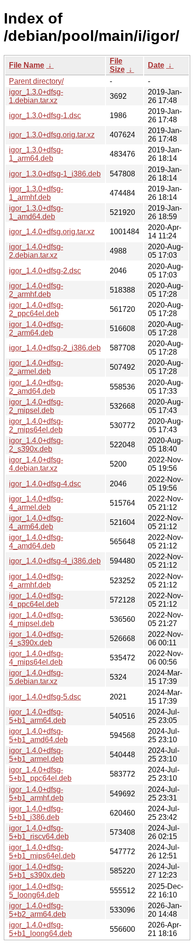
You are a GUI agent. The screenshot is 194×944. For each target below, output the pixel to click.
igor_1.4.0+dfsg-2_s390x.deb (36, 444)
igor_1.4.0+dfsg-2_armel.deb (36, 367)
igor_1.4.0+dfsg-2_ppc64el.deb (36, 309)
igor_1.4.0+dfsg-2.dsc (45, 271)
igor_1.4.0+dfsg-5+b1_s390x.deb (37, 871)
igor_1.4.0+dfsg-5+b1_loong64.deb (40, 929)
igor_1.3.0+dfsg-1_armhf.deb (36, 193)
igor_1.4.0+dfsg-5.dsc (45, 697)
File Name (26, 65)
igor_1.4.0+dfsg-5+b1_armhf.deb (36, 793)
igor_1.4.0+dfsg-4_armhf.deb (36, 580)
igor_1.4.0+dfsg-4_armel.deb (36, 503)
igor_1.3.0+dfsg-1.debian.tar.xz (36, 96)
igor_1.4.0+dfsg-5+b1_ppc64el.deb (40, 774)
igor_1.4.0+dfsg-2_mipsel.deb (36, 406)
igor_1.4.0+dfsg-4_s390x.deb (36, 638)
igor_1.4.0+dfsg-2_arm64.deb (36, 328)
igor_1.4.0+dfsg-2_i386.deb (55, 348)
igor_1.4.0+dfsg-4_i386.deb (55, 561)
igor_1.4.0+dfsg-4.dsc (45, 484)
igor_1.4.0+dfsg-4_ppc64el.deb (36, 600)
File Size (117, 65)
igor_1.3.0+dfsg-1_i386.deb (55, 174)
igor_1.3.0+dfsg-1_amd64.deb (36, 212)
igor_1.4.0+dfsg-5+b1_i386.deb (36, 813)
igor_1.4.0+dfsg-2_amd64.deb (36, 387)
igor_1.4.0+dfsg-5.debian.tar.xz (36, 677)
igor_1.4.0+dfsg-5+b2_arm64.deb (37, 910)
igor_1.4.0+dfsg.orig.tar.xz (52, 232)
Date (156, 65)
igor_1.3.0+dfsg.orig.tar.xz (52, 135)
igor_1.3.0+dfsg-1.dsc (45, 115)
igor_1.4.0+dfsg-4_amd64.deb (36, 541)
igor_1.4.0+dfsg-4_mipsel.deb (36, 619)
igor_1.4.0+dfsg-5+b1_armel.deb (36, 754)
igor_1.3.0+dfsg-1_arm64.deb (36, 154)
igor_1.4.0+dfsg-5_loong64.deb (36, 890)
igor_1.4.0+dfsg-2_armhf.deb (36, 290)
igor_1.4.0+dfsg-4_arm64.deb (36, 522)
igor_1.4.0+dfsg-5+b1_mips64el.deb (42, 851)
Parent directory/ (36, 81)
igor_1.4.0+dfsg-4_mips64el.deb (36, 658)
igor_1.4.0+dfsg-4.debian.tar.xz (36, 464)
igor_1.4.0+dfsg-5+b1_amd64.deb (38, 735)
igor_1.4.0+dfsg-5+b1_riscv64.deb (39, 832)
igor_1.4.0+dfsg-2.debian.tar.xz (36, 251)
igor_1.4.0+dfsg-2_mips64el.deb (36, 425)
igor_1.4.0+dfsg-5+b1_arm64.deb (37, 716)
